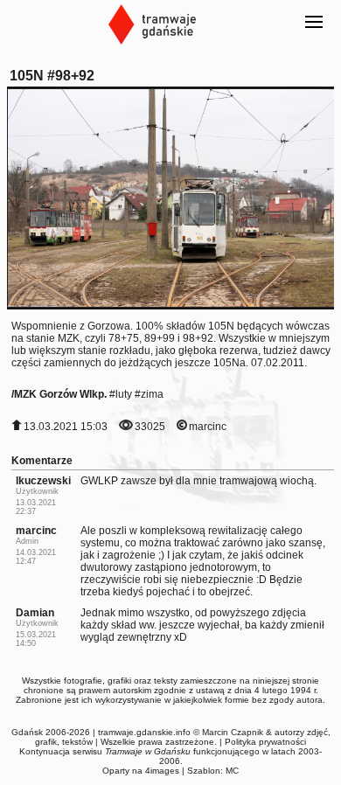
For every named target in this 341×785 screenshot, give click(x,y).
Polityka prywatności (265, 742)
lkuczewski (43, 481)
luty (123, 394)
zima (152, 394)
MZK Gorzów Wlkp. (60, 394)
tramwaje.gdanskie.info (144, 732)
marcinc (207, 426)
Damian (35, 613)
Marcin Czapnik (232, 732)
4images (162, 770)
